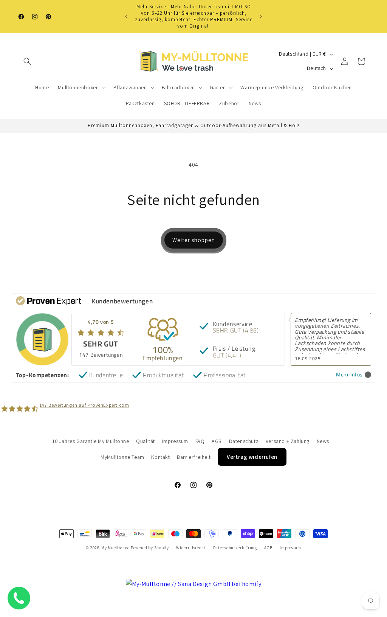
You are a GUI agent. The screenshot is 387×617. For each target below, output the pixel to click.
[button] (27, 61)
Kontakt (160, 457)
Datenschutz (244, 441)
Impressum (175, 441)
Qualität (145, 441)
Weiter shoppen (193, 240)
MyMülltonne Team (122, 457)
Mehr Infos (349, 374)
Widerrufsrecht (191, 547)
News (323, 441)
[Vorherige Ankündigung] (126, 16)
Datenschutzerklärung (235, 547)
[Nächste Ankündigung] (260, 16)
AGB (217, 441)
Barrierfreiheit (194, 457)
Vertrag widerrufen (252, 456)
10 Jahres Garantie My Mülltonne (90, 441)
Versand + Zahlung (288, 441)
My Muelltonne (115, 547)
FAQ (200, 441)
